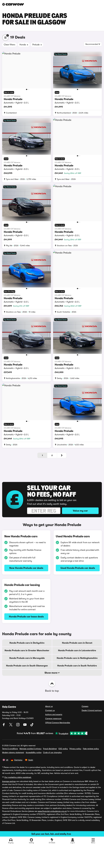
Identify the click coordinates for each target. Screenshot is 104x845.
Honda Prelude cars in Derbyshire (26, 643)
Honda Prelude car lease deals (26, 616)
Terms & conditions (10, 749)
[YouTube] (25, 725)
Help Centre (9, 706)
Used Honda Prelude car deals (78, 568)
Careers (85, 706)
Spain (30, 760)
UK (7, 760)
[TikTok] (32, 725)
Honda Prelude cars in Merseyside (27, 658)
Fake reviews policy (91, 749)
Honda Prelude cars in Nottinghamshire (77, 658)
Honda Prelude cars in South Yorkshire (77, 665)
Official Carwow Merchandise (57, 722)
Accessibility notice (33, 752)
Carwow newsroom (53, 718)
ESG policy (63, 749)
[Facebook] (4, 725)
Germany (18, 760)
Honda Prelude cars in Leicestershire (77, 650)
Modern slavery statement (13, 752)
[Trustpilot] (70, 733)
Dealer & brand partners (92, 710)
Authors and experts (53, 714)
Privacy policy (75, 749)
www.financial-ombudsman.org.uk (52, 811)
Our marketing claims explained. (17, 777)
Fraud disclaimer (50, 749)
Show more (51, 672)
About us (49, 706)
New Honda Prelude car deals (26, 568)
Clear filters (9, 44)
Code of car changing (52, 752)
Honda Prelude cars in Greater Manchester (27, 650)
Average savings (9, 781)
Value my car (80, 510)
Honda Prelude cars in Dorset (77, 643)
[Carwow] (13, 4)
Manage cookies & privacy (30, 749)
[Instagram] (18, 725)
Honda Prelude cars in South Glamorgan (27, 665)
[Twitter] (11, 725)
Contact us (50, 710)
